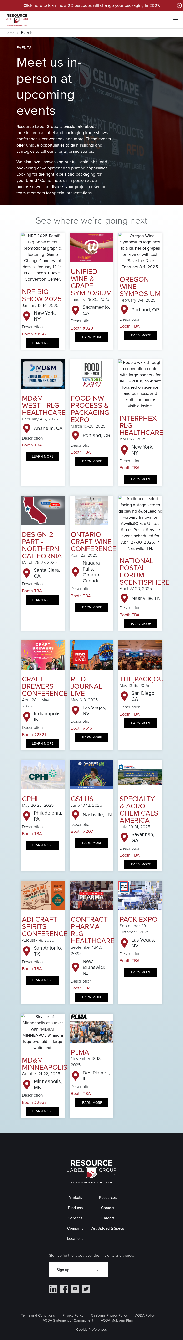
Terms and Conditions (38, 1315)
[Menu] (175, 20)
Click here (32, 5)
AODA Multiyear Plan (117, 1320)
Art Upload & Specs (108, 1228)
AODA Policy (145, 1315)
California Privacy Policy (109, 1315)
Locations (75, 1238)
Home (9, 33)
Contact (107, 1207)
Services (75, 1218)
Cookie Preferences (91, 1329)
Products (75, 1207)
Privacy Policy (72, 1315)
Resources (108, 1197)
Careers (107, 1218)
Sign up (63, 1269)
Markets (75, 1197)
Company (75, 1228)
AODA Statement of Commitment (68, 1320)
